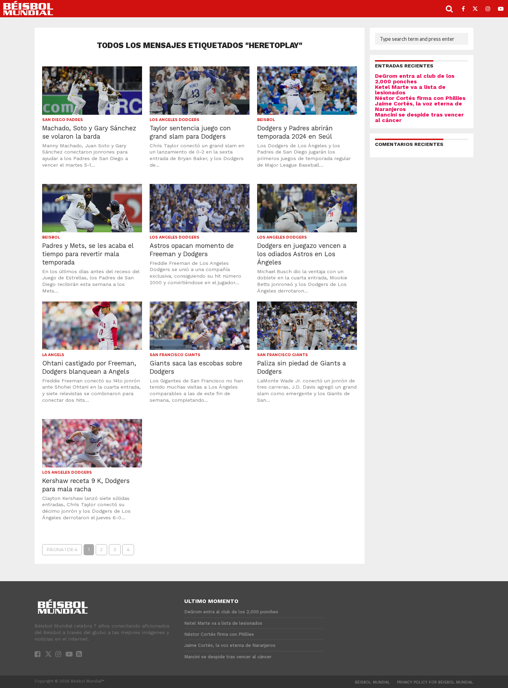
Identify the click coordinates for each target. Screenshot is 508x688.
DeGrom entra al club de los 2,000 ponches (414, 79)
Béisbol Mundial (372, 682)
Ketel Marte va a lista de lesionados (410, 90)
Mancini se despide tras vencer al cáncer (419, 117)
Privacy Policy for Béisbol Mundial (435, 682)
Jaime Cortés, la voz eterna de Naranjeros (418, 106)
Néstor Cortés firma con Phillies (420, 98)
